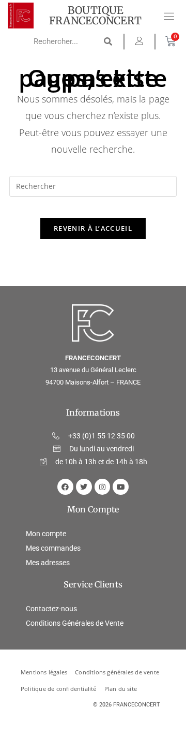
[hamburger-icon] (169, 16)
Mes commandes (53, 548)
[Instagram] (103, 487)
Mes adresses (48, 562)
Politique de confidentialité (59, 688)
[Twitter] (84, 487)
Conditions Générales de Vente (74, 623)
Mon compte (46, 533)
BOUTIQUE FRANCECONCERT (95, 15)
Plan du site (120, 688)
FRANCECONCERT (136, 704)
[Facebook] (65, 487)
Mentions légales (44, 672)
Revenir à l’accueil (93, 228)
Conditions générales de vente (117, 672)
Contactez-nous (51, 609)
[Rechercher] (108, 41)
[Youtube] (121, 487)
